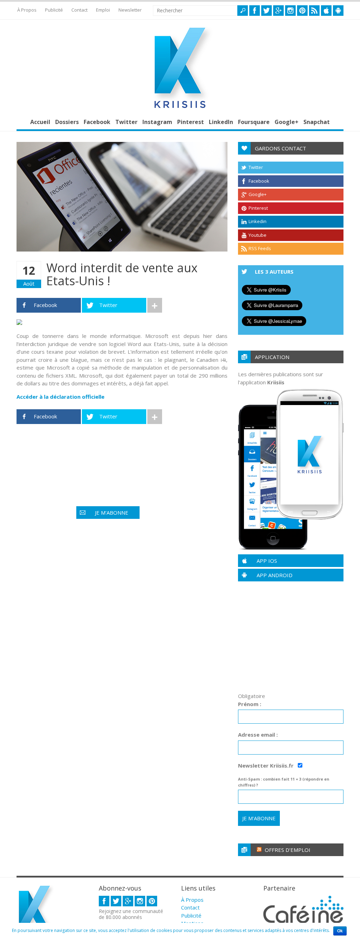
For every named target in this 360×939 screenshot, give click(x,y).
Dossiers (67, 122)
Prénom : (249, 703)
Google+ (286, 122)
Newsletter (130, 10)
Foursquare (254, 122)
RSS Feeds (260, 248)
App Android (274, 575)
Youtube (257, 235)
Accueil (40, 122)
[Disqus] (122, 627)
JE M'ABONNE (111, 512)
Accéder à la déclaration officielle (60, 396)
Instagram (157, 122)
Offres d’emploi (287, 849)
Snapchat (316, 122)
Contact (79, 10)
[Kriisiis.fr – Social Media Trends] (180, 108)
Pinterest (190, 122)
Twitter (126, 122)
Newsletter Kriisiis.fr (266, 765)
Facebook (97, 122)
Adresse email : (258, 734)
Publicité (54, 10)
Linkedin (257, 221)
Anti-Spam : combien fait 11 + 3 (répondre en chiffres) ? (283, 782)
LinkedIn (221, 122)
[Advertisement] (144, 451)
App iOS (267, 560)
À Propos (27, 10)
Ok (340, 930)
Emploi (103, 10)
